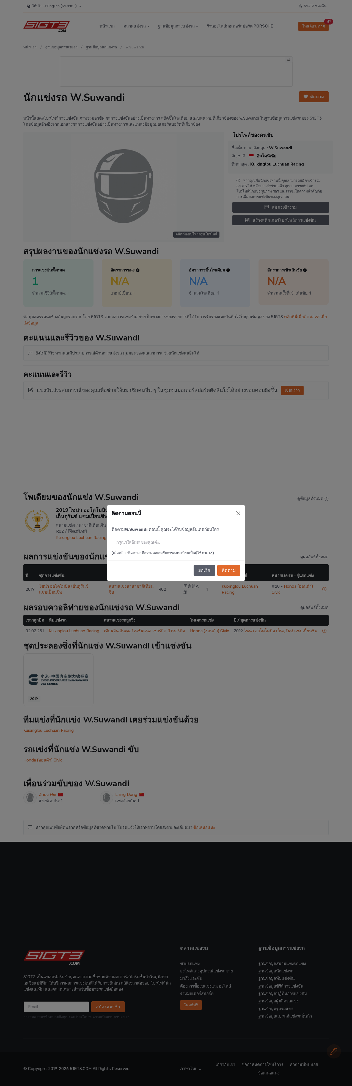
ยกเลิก (204, 570)
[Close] (238, 513)
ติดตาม (229, 570)
